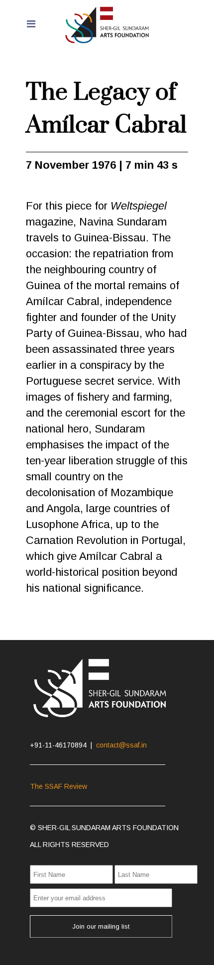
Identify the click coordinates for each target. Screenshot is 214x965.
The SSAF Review (58, 786)
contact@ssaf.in (121, 745)
